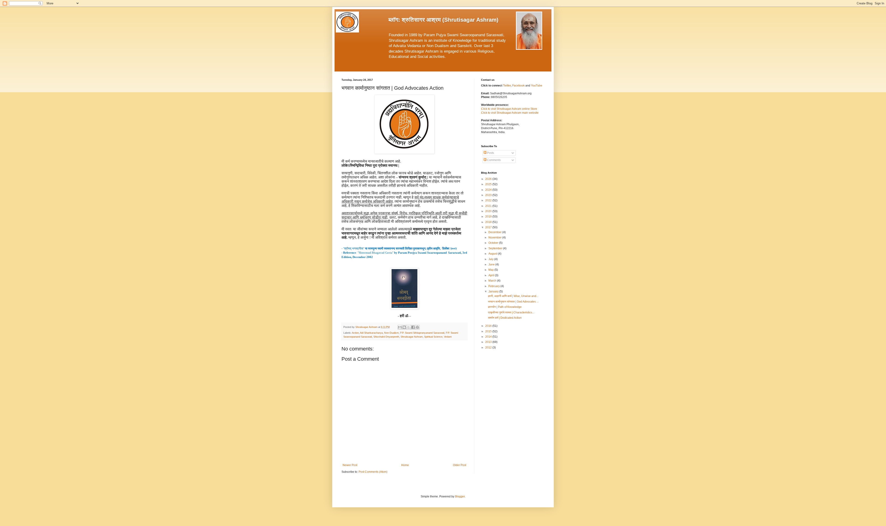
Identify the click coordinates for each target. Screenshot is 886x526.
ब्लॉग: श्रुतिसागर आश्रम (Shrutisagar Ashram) (443, 20)
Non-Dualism (391, 332)
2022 (488, 200)
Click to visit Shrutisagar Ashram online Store (509, 108)
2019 (488, 216)
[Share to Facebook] (413, 327)
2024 (488, 189)
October (493, 242)
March (492, 280)
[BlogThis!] (404, 327)
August (493, 253)
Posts (490, 153)
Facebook (518, 85)
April (491, 275)
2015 (488, 331)
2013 (488, 342)
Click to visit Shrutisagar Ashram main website (510, 112)
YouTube (536, 85)
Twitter (507, 85)
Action (355, 332)
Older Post (459, 465)
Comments (493, 160)
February (494, 286)
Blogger (460, 496)
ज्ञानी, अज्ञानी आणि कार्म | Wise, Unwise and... (513, 296)
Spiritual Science (433, 336)
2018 (488, 222)
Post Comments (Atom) (373, 471)
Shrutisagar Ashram (412, 336)
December (495, 232)
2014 (488, 336)
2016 (488, 325)
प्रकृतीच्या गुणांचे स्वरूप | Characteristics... (511, 312)
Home (405, 465)
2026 (488, 179)
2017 (488, 227)
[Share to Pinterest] (417, 327)
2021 (488, 206)
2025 (488, 184)
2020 (488, 211)
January (493, 291)
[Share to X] (408, 327)
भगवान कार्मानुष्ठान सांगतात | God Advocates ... (513, 301)
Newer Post (350, 465)
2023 (488, 195)
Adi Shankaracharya (371, 332)
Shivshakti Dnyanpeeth (386, 336)
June (491, 264)
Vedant (448, 336)
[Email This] (400, 327)
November (495, 237)
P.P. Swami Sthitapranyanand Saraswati (422, 332)
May (491, 269)
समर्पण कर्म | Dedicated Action (505, 317)
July (491, 259)
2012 (488, 347)
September (495, 248)
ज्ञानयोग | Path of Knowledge (505, 307)
